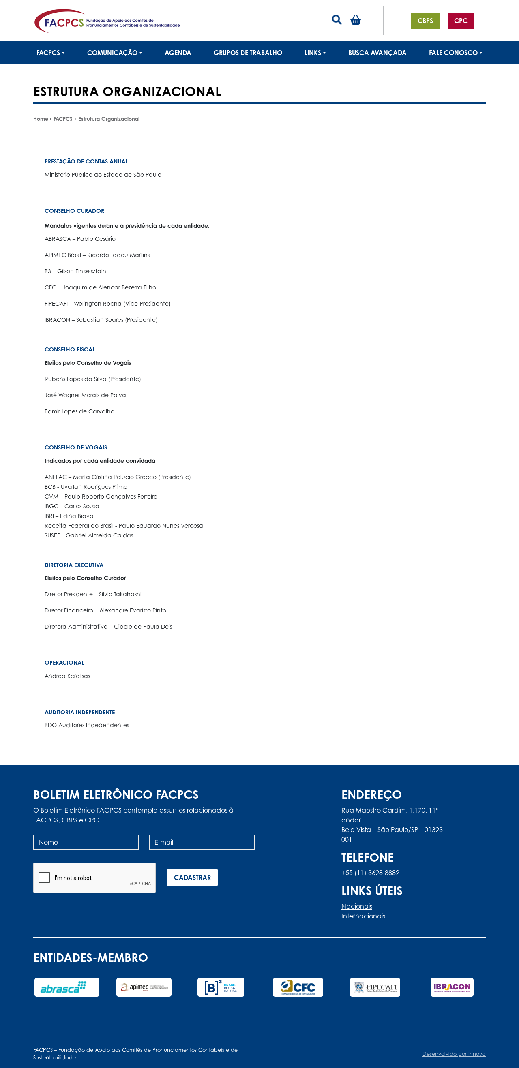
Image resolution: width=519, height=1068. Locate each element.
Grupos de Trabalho (248, 53)
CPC (461, 21)
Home (40, 119)
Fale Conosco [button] (453, 53)
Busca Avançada (377, 53)
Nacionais (356, 906)
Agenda (178, 53)
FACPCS (63, 119)
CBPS (425, 21)
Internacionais (363, 916)
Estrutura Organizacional (108, 119)
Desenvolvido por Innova (454, 1054)
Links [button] (313, 53)
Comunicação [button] (112, 53)
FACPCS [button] (48, 53)
